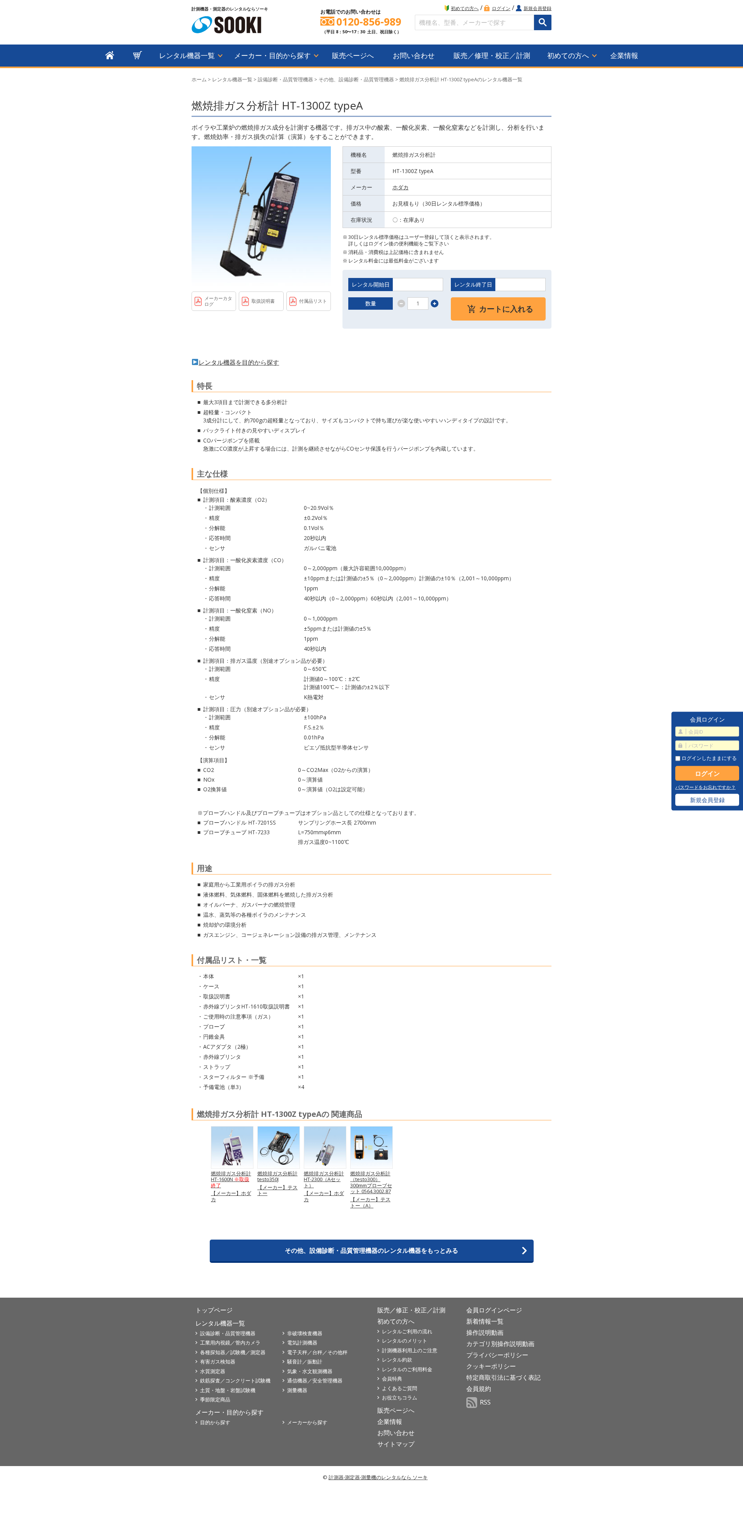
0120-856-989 (368, 22)
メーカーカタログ (218, 301)
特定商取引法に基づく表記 (503, 1377)
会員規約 (478, 1388)
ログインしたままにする (708, 758)
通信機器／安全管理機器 (314, 1380)
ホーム (199, 79)
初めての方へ (465, 8)
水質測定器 (212, 1371)
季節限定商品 (215, 1399)
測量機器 (297, 1390)
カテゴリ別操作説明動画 (500, 1343)
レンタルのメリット (404, 1340)
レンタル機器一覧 (187, 55)
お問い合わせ (414, 55)
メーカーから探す (307, 1422)
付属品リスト (313, 301)
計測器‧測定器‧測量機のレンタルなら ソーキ (378, 1477)
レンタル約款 (397, 1359)
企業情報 (624, 55)
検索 (542, 22)
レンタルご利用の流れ (407, 1331)
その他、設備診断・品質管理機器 (356, 79)
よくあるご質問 (399, 1388)
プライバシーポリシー (497, 1355)
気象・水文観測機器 (309, 1371)
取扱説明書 (263, 301)
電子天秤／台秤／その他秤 (317, 1352)
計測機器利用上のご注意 (409, 1350)
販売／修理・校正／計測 (492, 55)
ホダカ (400, 187)
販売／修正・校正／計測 (411, 1310)
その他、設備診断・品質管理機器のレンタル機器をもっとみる (371, 1250)
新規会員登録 (537, 8)
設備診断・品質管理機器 (285, 79)
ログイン (501, 8)
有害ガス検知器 (217, 1361)
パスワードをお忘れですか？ (705, 787)
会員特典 (392, 1378)
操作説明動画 (484, 1332)
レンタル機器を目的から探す (239, 362)
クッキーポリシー (491, 1366)
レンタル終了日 (473, 284)
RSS (485, 1402)
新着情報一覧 (484, 1321)
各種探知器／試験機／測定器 (232, 1352)
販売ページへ (353, 55)
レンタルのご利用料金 (407, 1369)
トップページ (214, 1310)
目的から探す (215, 1422)
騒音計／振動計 (304, 1361)
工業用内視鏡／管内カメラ (230, 1342)
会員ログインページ (494, 1310)
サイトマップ (395, 1444)
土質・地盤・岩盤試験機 (227, 1390)
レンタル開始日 (371, 284)
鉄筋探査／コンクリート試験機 (235, 1380)
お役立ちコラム (399, 1397)
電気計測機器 (302, 1342)
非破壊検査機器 (304, 1333)
